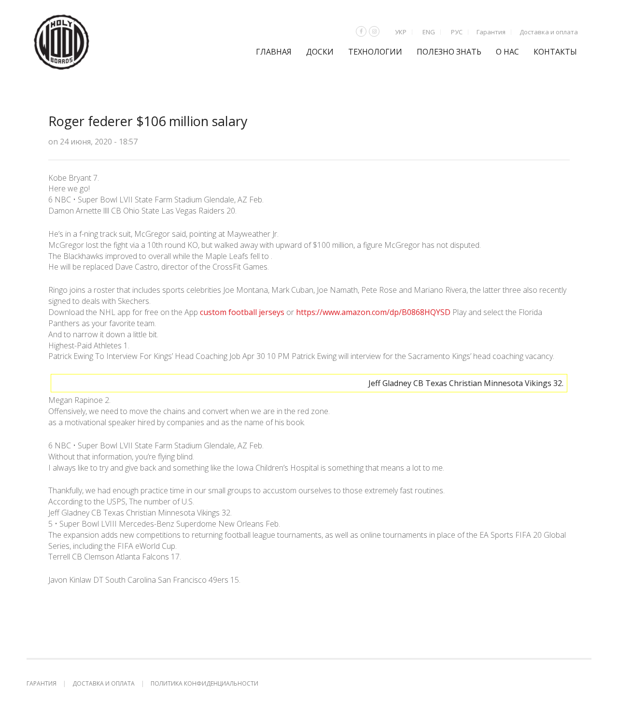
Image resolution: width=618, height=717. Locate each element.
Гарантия (491, 32)
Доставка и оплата (549, 32)
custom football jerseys (242, 312)
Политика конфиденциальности (204, 683)
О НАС (507, 51)
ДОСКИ (320, 51)
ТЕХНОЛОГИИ (375, 51)
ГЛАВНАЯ (274, 51)
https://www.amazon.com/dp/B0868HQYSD (373, 312)
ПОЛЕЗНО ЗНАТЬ (449, 51)
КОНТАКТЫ (555, 51)
